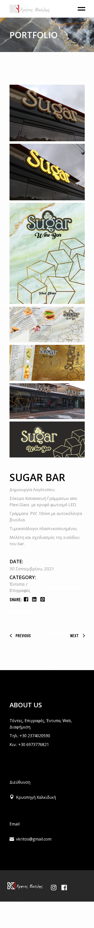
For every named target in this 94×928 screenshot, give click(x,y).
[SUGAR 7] (47, 401)
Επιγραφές (20, 591)
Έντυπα (18, 584)
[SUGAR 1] (47, 253)
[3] (47, 172)
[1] (47, 113)
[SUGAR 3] (47, 363)
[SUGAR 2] (47, 325)
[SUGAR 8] (47, 439)
